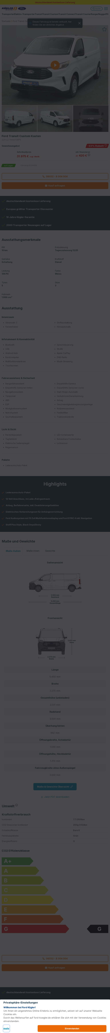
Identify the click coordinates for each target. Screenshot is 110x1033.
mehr (6, 1028)
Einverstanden (72, 1028)
